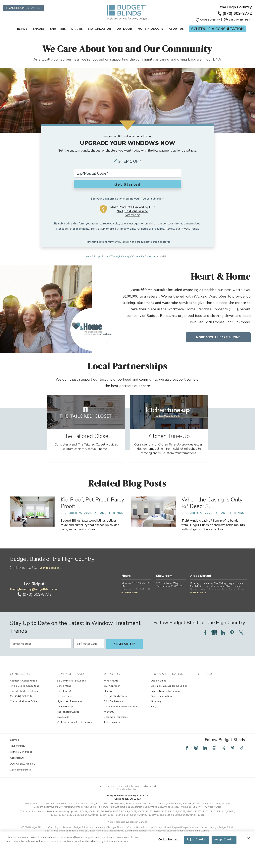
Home (88, 256)
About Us (176, 29)
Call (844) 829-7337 (21, 696)
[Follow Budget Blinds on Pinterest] (232, 632)
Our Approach (112, 685)
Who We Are (111, 680)
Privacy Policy (189, 229)
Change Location (49, 567)
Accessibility (17, 757)
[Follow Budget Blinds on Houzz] (223, 632)
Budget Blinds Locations (24, 691)
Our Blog (205, 674)
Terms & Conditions (21, 751)
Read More (131, 592)
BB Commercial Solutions (71, 680)
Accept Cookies (224, 839)
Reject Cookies (196, 839)
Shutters (58, 29)
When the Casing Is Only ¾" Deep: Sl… (211, 503)
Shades (38, 29)
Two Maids (63, 717)
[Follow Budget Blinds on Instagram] (196, 747)
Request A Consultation (23, 680)
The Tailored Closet (68, 711)
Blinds (22, 29)
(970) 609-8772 (237, 13)
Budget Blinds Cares (115, 696)
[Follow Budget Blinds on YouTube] (214, 747)
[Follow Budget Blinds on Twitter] (241, 632)
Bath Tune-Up (64, 691)
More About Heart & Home (218, 337)
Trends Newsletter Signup (165, 691)
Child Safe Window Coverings (121, 706)
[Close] (248, 838)
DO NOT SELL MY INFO (22, 763)
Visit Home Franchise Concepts (74, 722)
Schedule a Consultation (217, 28)
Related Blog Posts (127, 483)
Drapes (77, 29)
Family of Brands (71, 674)
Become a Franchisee (116, 717)
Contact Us (20, 674)
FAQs (154, 706)
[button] (207, 20)
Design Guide (158, 680)
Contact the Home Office (23, 701)
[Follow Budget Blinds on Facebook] (205, 632)
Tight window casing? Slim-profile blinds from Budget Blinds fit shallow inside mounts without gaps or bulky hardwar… (213, 525)
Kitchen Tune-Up (66, 696)
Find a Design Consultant (24, 685)
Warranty (109, 711)
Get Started (127, 184)
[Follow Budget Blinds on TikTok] (242, 747)
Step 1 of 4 (130, 161)
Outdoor (124, 29)
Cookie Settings (168, 839)
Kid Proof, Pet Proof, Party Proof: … (92, 503)
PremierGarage (65, 706)
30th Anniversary (113, 701)
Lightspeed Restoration (70, 701)
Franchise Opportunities (23, 8)
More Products (150, 29)
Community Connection (144, 256)
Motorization (99, 29)
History (108, 691)
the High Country (236, 7)
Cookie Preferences (20, 769)
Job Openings (112, 722)
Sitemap (14, 739)
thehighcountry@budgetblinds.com (34, 589)
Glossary (156, 701)
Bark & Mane (64, 685)
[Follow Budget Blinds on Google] (214, 632)
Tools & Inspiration (167, 674)
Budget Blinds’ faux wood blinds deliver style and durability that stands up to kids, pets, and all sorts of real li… (90, 525)
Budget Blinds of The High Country (111, 256)
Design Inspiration (161, 696)
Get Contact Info (238, 19)
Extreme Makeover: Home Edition (169, 685)
